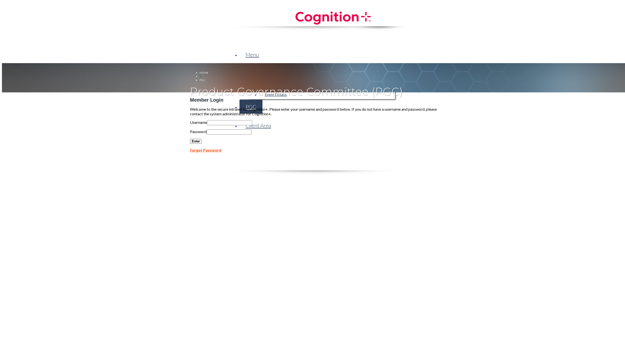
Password (198, 131)
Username (198, 122)
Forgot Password (205, 150)
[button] (252, 54)
